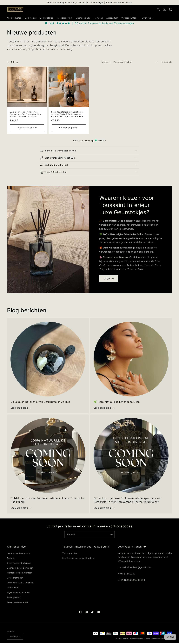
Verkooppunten (69, 553)
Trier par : (105, 62)
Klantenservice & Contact (19, 573)
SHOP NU (108, 278)
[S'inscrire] (111, 534)
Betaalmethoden (15, 578)
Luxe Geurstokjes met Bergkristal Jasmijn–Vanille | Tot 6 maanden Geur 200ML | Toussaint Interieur (67, 114)
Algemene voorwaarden (18, 592)
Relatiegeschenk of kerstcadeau (78, 558)
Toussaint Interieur (130, 638)
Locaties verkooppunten (19, 553)
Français (14, 636)
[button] (130, 18)
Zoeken (10, 558)
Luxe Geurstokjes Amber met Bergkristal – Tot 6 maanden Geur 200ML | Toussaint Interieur (26, 114)
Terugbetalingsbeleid (17, 602)
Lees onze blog (19, 407)
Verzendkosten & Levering (20, 582)
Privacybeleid (14, 597)
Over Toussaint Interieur (19, 563)
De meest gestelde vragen (20, 568)
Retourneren (13, 587)
